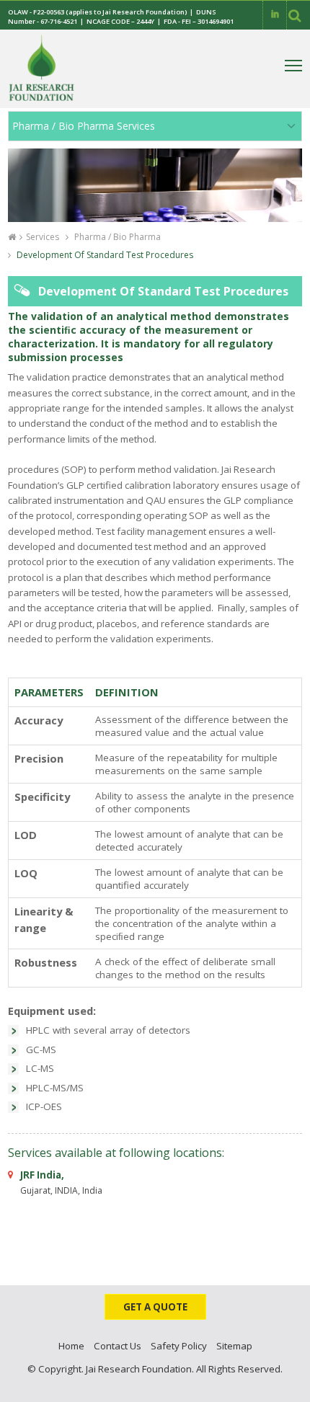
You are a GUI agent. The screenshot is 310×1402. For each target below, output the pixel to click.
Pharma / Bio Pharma (116, 237)
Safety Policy (179, 1345)
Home (71, 1345)
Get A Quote (155, 1306)
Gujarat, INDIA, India (61, 1182)
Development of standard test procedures (103, 255)
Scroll (285, 1387)
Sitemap (234, 1345)
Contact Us (117, 1345)
